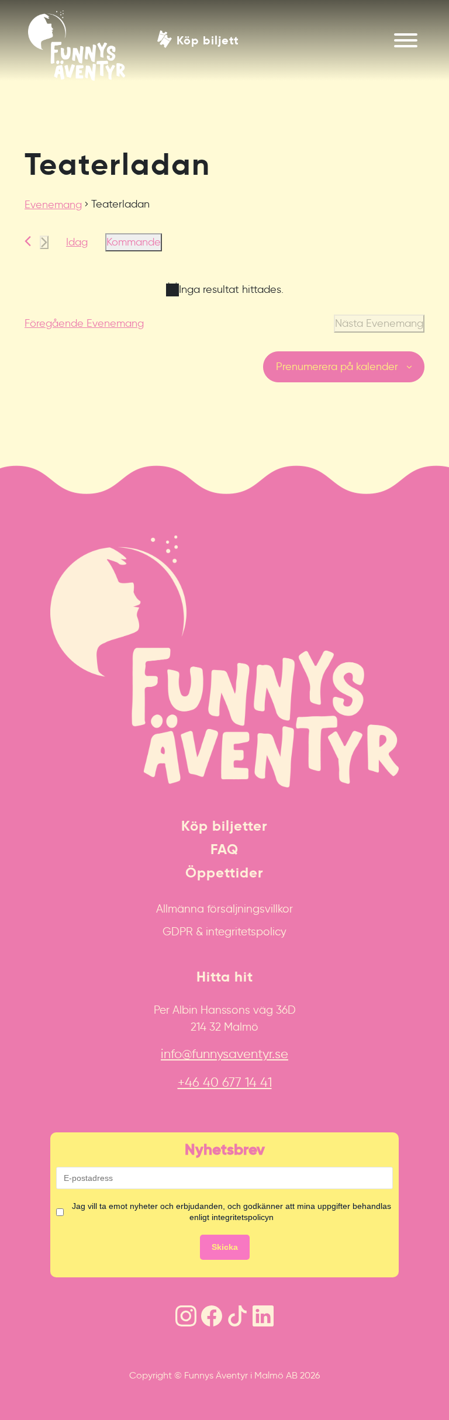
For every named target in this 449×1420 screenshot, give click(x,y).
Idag (77, 242)
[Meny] (405, 40)
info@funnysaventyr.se (224, 1054)
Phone (12, 471)
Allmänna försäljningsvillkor (224, 908)
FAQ (224, 849)
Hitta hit (224, 977)
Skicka (225, 1247)
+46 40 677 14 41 (225, 1082)
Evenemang (53, 204)
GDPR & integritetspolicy (224, 931)
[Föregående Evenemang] (28, 241)
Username (19, 471)
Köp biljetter (224, 826)
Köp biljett (208, 39)
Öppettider (224, 873)
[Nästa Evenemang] (44, 242)
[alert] (224, 289)
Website (15, 471)
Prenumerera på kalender (337, 366)
